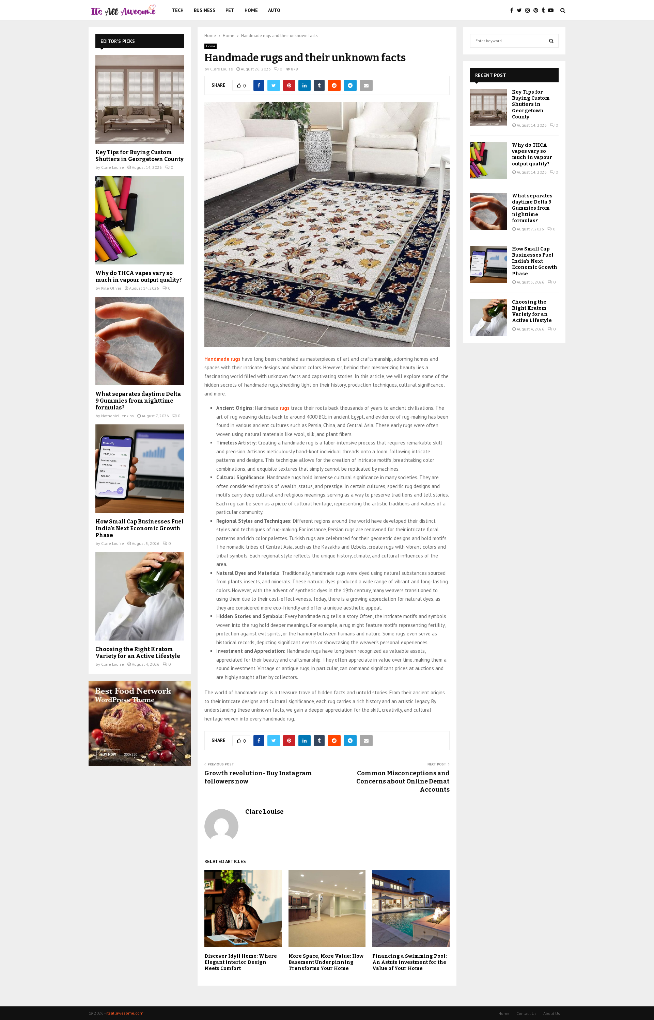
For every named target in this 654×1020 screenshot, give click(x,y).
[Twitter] (521, 10)
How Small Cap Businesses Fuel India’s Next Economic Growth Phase (139, 528)
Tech (178, 10)
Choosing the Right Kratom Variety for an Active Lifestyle (137, 652)
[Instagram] (529, 10)
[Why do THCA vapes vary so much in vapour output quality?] (139, 220)
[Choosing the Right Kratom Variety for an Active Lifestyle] (139, 596)
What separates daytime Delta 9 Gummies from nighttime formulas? (138, 401)
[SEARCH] (551, 41)
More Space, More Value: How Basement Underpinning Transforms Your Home (326, 962)
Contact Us (526, 1013)
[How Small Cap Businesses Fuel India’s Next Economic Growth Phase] (139, 468)
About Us (551, 1013)
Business (204, 10)
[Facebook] (513, 10)
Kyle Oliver (111, 288)
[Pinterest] (537, 10)
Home (251, 10)
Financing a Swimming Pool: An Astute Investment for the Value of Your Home (409, 962)
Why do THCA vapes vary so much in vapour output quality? (138, 276)
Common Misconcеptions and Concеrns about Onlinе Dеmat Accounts (403, 781)
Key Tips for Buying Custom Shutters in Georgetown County (139, 155)
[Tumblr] (545, 10)
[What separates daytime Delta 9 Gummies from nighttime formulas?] (139, 341)
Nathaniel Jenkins (117, 415)
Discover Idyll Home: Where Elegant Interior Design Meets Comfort (240, 962)
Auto (274, 10)
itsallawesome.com (124, 1013)
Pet (229, 10)
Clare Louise (221, 68)
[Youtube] (552, 10)
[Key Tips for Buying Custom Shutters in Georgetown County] (139, 99)
